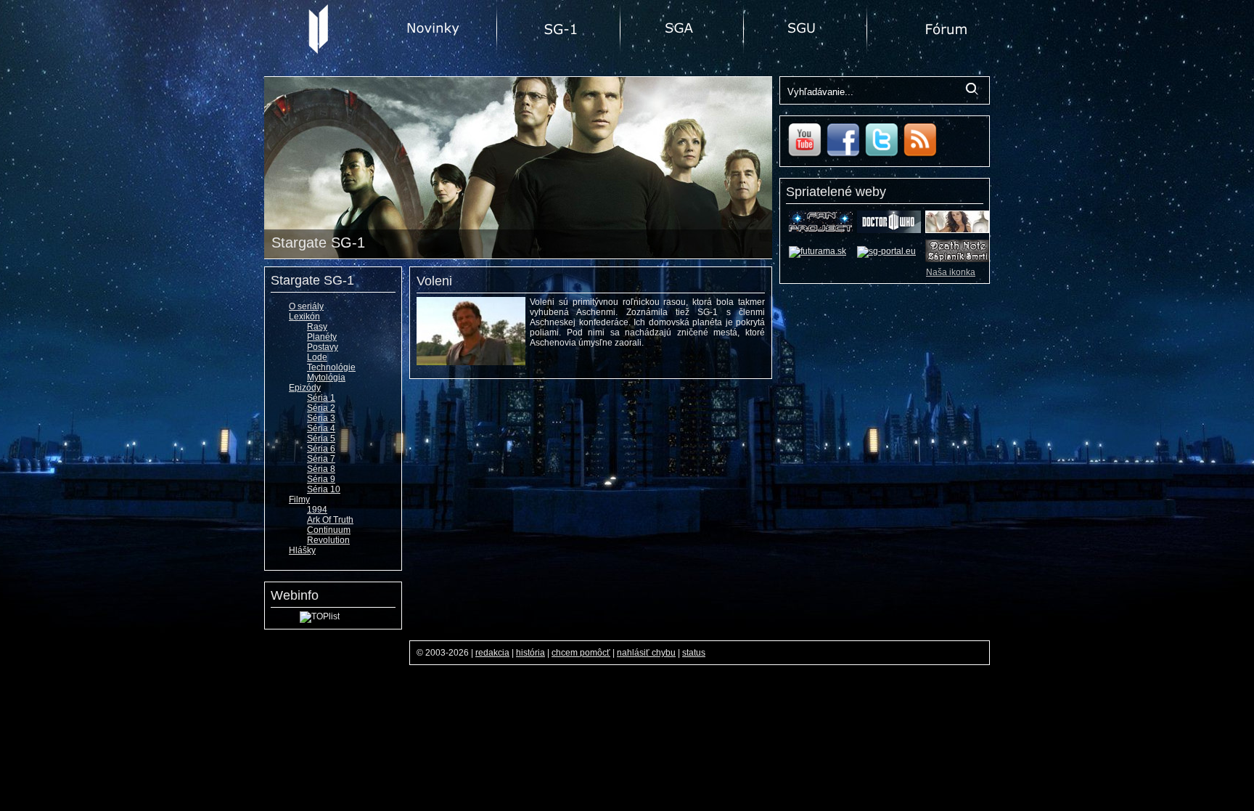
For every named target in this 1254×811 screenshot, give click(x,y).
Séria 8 (321, 469)
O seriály (306, 306)
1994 (317, 510)
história (530, 653)
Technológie (331, 367)
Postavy (322, 347)
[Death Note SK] (957, 259)
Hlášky (302, 550)
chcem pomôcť (581, 653)
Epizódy (305, 388)
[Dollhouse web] (957, 230)
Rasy (317, 327)
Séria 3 (321, 418)
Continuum (329, 530)
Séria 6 (321, 449)
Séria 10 (323, 489)
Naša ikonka (950, 272)
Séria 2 (321, 408)
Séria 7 (321, 459)
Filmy (299, 499)
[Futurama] (817, 251)
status (693, 653)
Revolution (328, 540)
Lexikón (304, 316)
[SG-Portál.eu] (886, 251)
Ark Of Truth (330, 520)
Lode (317, 357)
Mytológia (326, 377)
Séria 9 (321, 479)
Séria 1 (321, 398)
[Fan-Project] (821, 230)
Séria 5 (321, 438)
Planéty (322, 337)
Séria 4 (321, 428)
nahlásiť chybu (646, 653)
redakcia (492, 653)
